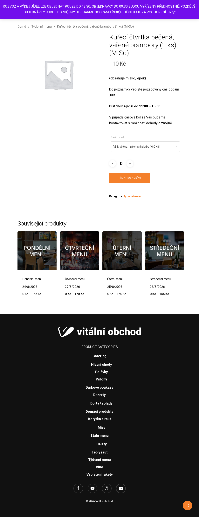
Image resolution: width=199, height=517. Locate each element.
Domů (21, 26)
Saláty (101, 444)
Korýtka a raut (99, 419)
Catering (99, 356)
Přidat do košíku (129, 178)
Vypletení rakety (99, 474)
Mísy (101, 427)
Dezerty (99, 395)
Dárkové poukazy (99, 387)
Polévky (101, 372)
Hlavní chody (101, 364)
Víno (99, 467)
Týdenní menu (41, 26)
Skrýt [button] (171, 12)
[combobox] (145, 146)
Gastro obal (117, 137)
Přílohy (101, 379)
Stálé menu (99, 435)
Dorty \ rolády (101, 403)
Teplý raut (100, 452)
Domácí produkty (99, 411)
